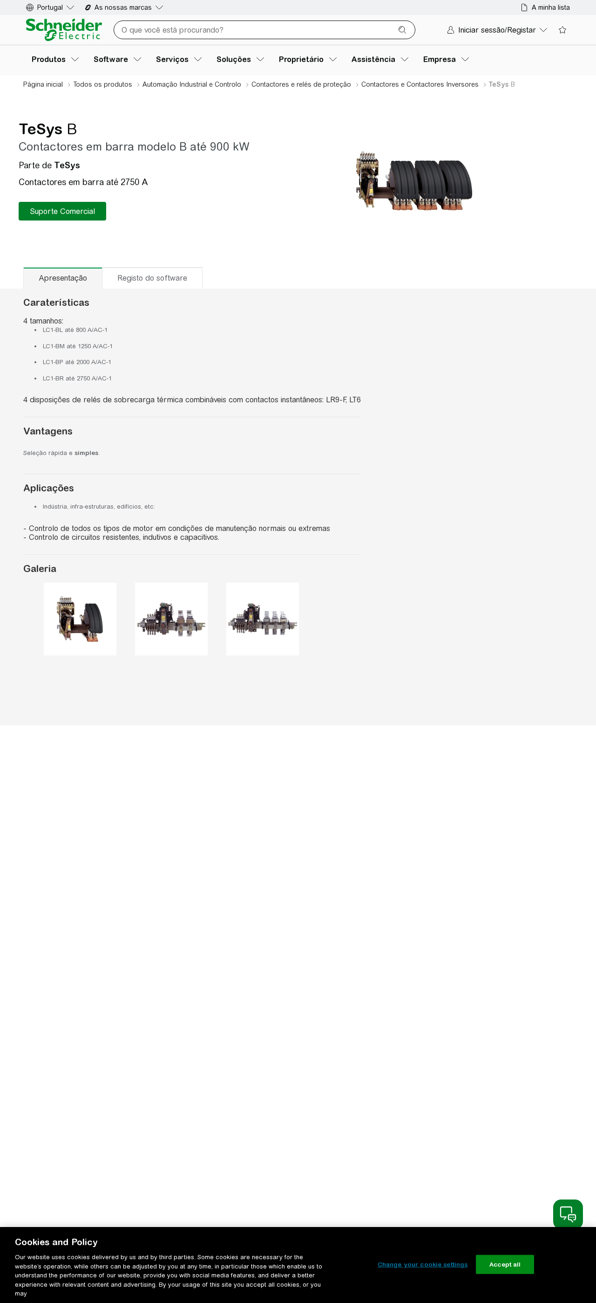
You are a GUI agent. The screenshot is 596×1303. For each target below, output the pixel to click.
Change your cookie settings (423, 1264)
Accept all (505, 1264)
